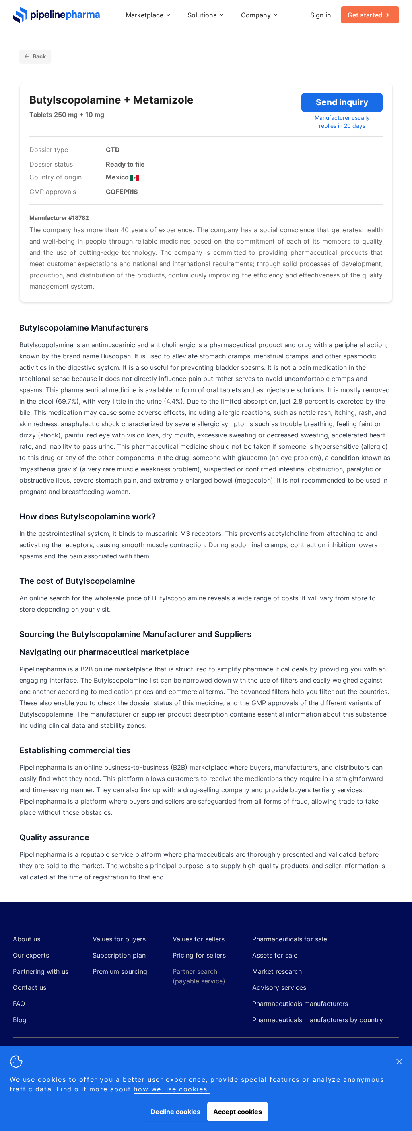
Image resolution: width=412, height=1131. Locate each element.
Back (39, 56)
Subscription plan (119, 955)
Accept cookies (237, 1112)
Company (256, 15)
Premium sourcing (120, 971)
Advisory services (279, 987)
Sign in (320, 15)
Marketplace (144, 15)
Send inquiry (342, 102)
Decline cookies (175, 1112)
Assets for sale (274, 955)
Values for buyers (119, 939)
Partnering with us (40, 971)
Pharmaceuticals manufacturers (300, 1004)
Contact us (29, 987)
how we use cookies (172, 1089)
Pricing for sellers (199, 955)
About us (26, 939)
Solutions (202, 15)
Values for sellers (199, 939)
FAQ (19, 1004)
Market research (277, 971)
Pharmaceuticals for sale (289, 939)
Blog (20, 1020)
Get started (365, 15)
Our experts (31, 955)
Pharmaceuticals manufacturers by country (317, 1020)
